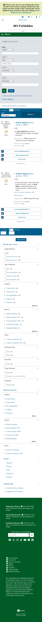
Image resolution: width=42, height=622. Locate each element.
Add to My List (21, 163)
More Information (22, 155)
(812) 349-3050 (28, 506)
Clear (11, 91)
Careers (11, 566)
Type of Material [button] (9, 265)
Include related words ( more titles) (14, 106)
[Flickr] (29, 540)
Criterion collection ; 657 (14, 343)
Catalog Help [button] (8, 484)
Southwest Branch (13, 523)
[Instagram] (17, 540)
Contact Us (12, 560)
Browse (9, 466)
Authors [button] (6, 309)
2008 (9, 355)
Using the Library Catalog (14, 488)
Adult (8, 372)
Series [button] (6, 335)
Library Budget (13, 570)
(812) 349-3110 (28, 523)
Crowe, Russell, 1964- (13, 321)
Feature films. (10, 288)
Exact (8, 470)
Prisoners (9, 302)
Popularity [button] (7, 360)
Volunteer (11, 568)
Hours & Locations (14, 562)
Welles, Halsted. (11, 314)
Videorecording (12, 276)
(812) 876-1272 (28, 515)
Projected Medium (12, 272)
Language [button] (7, 381)
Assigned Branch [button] (9, 249)
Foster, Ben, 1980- (12, 324)
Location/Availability (22, 151)
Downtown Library (12, 256)
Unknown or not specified (15, 376)
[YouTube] (25, 540)
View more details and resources (19, 594)
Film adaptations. (12, 295)
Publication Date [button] (9, 347)
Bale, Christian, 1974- (13, 317)
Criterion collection (12, 339)
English (9, 385)
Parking (10, 564)
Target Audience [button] (9, 368)
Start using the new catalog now (25, 12)
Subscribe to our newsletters (21, 532)
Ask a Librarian (13, 558)
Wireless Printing (14, 572)
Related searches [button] (10, 390)
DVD (8, 269)
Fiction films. (10, 292)
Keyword (9, 463)
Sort (3, 113)
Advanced (9, 473)
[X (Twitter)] (14, 540)
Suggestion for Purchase (14, 491)
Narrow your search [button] (10, 244)
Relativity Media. (11, 328)
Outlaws (9, 299)
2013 (8, 351)
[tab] (31, 114)
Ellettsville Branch (12, 260)
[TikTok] (21, 540)
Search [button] (5, 459)
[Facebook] (10, 540)
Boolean (9, 477)
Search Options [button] (8, 99)
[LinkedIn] (32, 540)
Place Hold (22, 159)
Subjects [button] (7, 284)
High (8, 364)
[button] (31, 114)
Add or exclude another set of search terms (18, 96)
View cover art (18, 195)
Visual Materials (12, 279)
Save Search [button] (21, 240)
